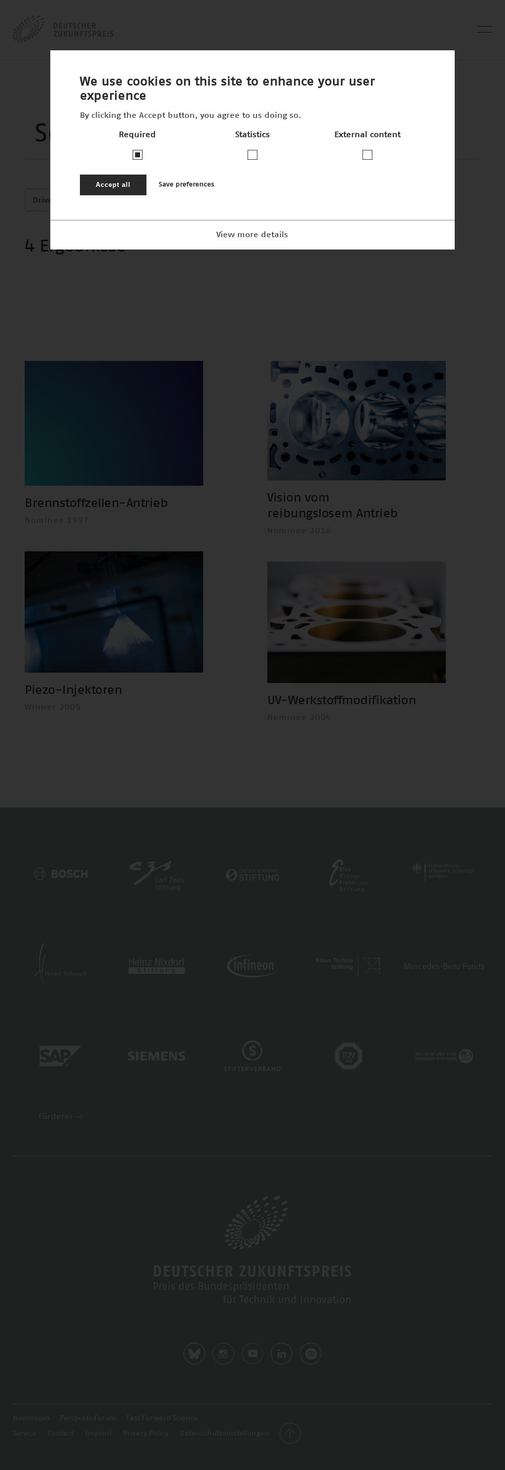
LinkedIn (281, 1353)
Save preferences (186, 184)
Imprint (98, 1433)
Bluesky (194, 1353)
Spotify (311, 1353)
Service (24, 1433)
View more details (252, 235)
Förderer (56, 1116)
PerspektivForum (88, 1418)
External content (367, 135)
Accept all (113, 184)
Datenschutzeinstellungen (224, 1433)
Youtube (252, 1353)
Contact (60, 1433)
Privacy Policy (145, 1433)
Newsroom (31, 1418)
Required (137, 135)
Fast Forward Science (162, 1418)
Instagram (223, 1353)
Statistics (252, 135)
